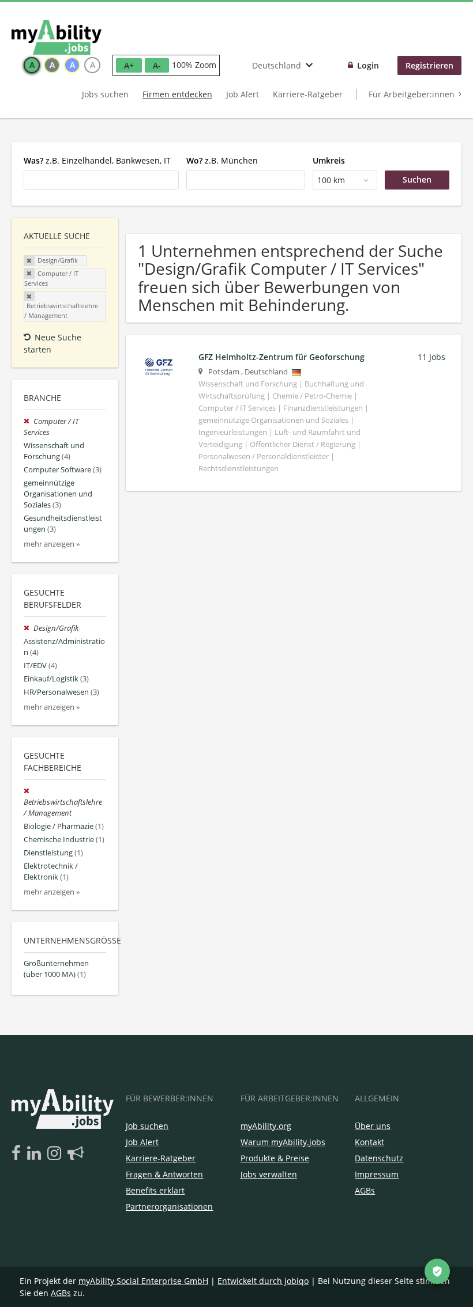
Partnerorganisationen (169, 1206)
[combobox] (101, 180)
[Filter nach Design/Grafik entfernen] (28, 628)
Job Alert (242, 94)
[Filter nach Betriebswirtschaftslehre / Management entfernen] (28, 791)
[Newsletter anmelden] (75, 1154)
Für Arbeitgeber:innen (412, 94)
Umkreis (329, 160)
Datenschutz (379, 1158)
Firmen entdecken (177, 94)
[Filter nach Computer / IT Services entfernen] (28, 421)
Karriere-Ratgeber (308, 94)
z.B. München (222, 160)
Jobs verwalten (269, 1174)
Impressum (377, 1174)
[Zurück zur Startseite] (57, 37)
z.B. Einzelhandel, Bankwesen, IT (97, 160)
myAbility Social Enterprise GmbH (143, 1280)
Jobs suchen (105, 94)
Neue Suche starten (52, 343)
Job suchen (147, 1125)
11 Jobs (431, 356)
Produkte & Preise (275, 1158)
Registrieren (429, 65)
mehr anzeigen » (52, 544)
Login (368, 65)
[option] (32, 65)
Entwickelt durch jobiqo (263, 1280)
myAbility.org (266, 1125)
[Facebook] (18, 1154)
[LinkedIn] (36, 1154)
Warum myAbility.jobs (283, 1141)
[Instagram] (56, 1154)
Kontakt (369, 1141)
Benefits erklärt (155, 1190)
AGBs (365, 1190)
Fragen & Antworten (164, 1174)
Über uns (373, 1125)
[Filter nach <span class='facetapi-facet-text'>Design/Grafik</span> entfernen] (29, 261)
